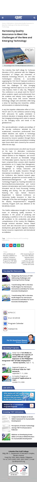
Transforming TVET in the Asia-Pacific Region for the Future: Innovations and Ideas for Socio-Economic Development (23, 288)
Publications (10, 23)
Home (4, 23)
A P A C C (11, 312)
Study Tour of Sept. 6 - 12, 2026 (18, 359)
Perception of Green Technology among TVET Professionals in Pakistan (23, 428)
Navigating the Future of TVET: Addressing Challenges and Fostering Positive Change (22, 278)
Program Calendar (15, 323)
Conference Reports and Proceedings (17, 238)
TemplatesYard (16, 478)
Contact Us (12, 329)
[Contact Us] (5, 329)
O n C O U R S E (14, 318)
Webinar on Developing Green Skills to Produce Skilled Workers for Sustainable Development (23, 437)
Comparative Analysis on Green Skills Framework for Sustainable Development (23, 419)
